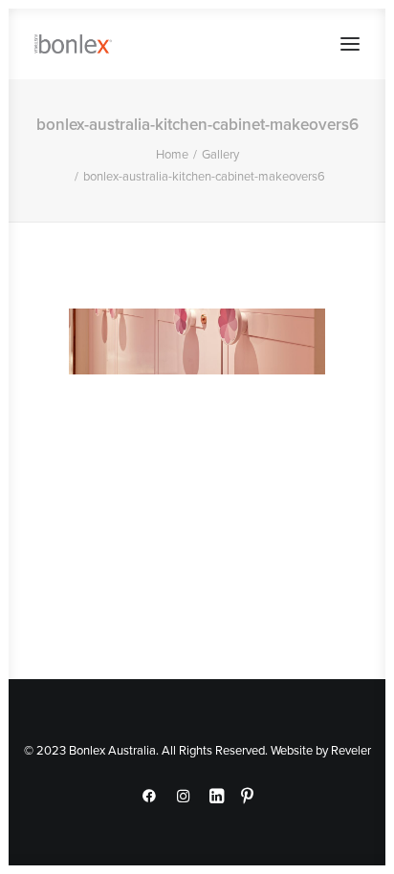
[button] (350, 44)
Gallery (220, 153)
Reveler (351, 749)
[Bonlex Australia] (73, 43)
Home (172, 153)
